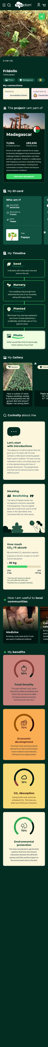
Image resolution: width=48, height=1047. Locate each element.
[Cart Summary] (44, 5)
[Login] (38, 5)
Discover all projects (24, 176)
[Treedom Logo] (24, 7)
